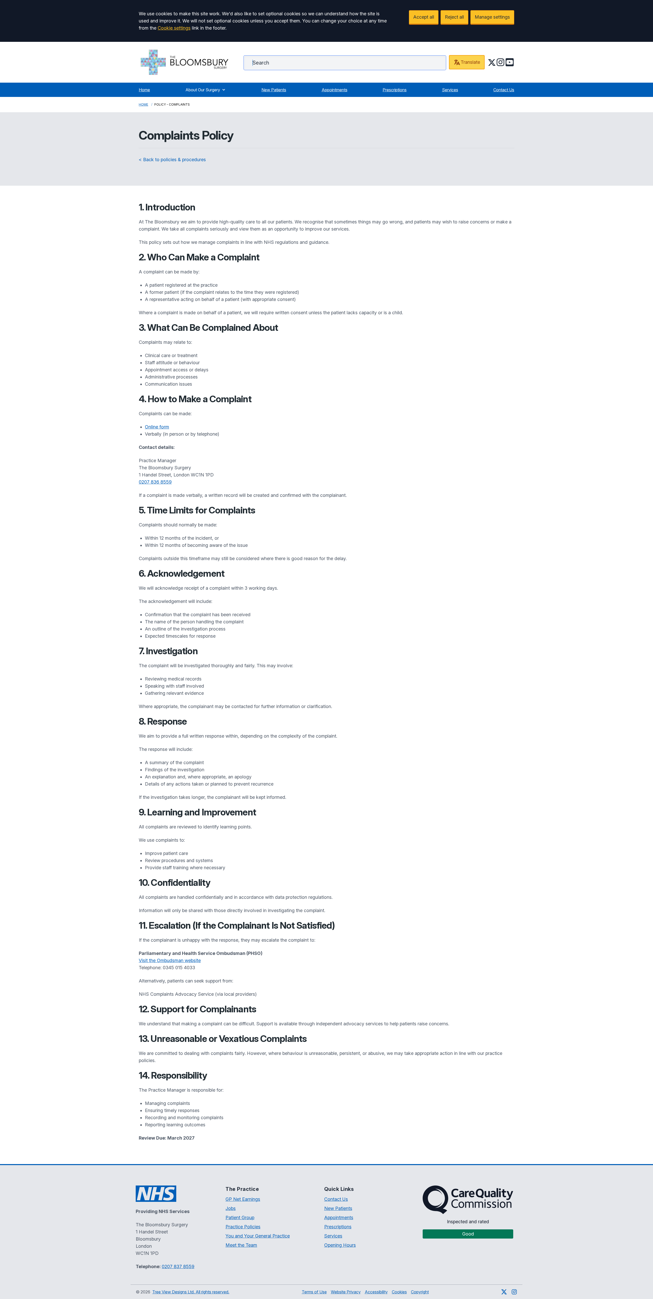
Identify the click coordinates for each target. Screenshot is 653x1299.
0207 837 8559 (178, 1266)
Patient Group (239, 1217)
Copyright (420, 1291)
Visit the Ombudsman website (170, 960)
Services (450, 89)
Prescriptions (395, 89)
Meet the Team (241, 1245)
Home (144, 89)
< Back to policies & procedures (172, 159)
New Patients (273, 89)
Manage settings (492, 17)
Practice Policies (242, 1226)
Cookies (399, 1291)
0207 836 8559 (155, 482)
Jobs (230, 1208)
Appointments (334, 89)
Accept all (423, 17)
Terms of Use (314, 1291)
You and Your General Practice (257, 1236)
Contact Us (503, 89)
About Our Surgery (202, 89)
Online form (157, 427)
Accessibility (376, 1291)
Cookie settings (174, 28)
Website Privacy (346, 1291)
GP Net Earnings (242, 1199)
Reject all (454, 17)
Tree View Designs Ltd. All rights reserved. (190, 1291)
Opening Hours (340, 1245)
